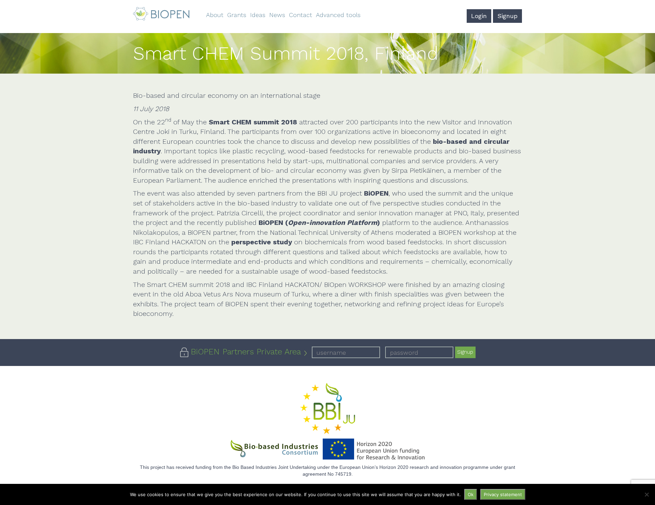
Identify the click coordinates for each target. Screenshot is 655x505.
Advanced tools (338, 14)
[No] (646, 494)
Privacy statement (503, 494)
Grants (236, 14)
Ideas (257, 14)
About (214, 14)
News (277, 14)
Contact (300, 14)
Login (479, 15)
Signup (507, 15)
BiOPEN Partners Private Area (246, 351)
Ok (471, 494)
